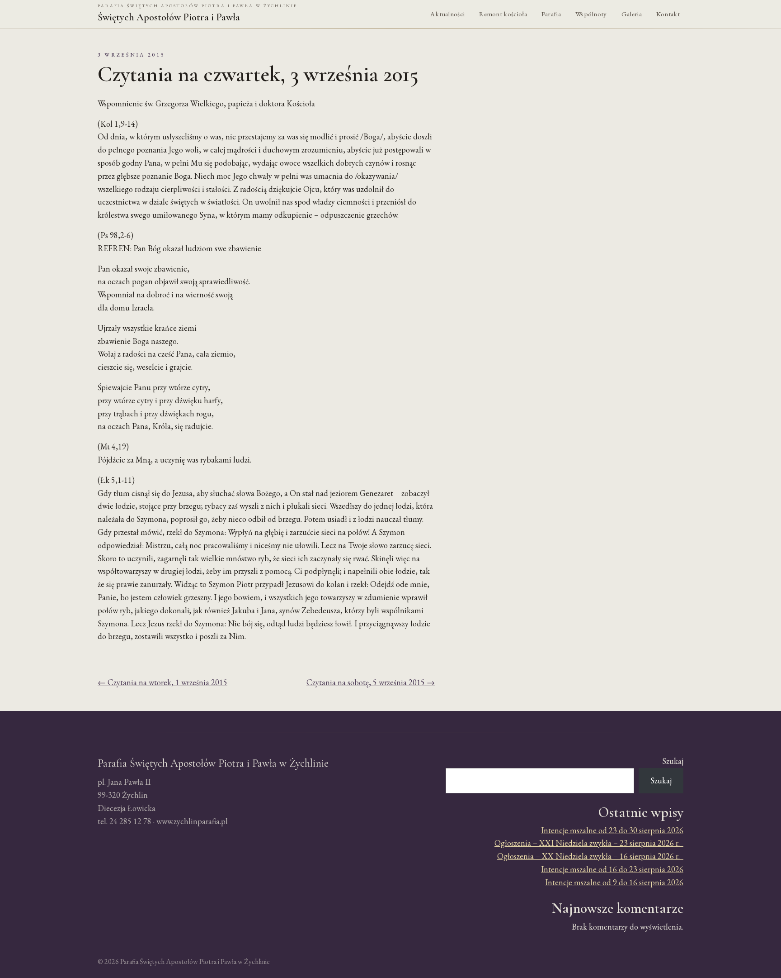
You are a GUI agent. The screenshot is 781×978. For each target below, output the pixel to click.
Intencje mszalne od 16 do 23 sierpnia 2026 (612, 869)
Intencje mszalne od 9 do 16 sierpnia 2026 (614, 882)
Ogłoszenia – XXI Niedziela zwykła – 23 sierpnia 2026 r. (588, 843)
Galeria (631, 14)
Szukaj (672, 761)
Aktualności (447, 14)
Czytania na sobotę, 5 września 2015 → (370, 682)
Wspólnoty (591, 14)
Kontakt (668, 14)
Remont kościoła (503, 14)
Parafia (551, 14)
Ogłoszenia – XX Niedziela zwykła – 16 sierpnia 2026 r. (590, 856)
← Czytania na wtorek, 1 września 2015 (162, 682)
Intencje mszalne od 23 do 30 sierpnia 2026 (612, 830)
